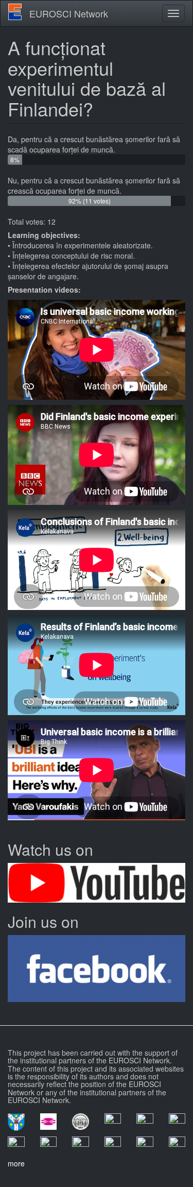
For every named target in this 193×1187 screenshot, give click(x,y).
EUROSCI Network (68, 13)
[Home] (15, 12)
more (16, 1163)
